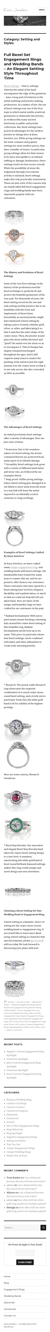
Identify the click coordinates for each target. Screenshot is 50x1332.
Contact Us (10, 1315)
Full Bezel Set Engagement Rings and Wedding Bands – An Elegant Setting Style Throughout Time (24, 66)
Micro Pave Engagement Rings (23, 1125)
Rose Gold (13, 1024)
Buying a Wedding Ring (19, 1099)
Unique (22, 1024)
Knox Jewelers (10, 1324)
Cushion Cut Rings (17, 1103)
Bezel (38, 1005)
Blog (6, 1283)
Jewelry (11, 1122)
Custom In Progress (17, 1110)
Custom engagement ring (28, 1010)
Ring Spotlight (14, 1133)
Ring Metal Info (15, 1129)
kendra (11, 1002)
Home (7, 1276)
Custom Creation (16, 1107)
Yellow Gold (40, 1027)
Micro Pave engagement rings (32, 1021)
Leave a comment (14, 1030)
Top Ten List (13, 1144)
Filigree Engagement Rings (31, 1016)
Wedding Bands (16, 1027)
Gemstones (13, 1118)
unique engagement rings (24, 567)
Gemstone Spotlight (17, 1059)
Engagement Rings (14, 1289)
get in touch (37, 940)
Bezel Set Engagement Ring (16, 1007)
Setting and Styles (16, 1140)
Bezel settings (11, 86)
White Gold (29, 1027)
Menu (42, 10)
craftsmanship (10, 1010)
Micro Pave (14, 1021)
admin (10, 1185)
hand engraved (10, 1019)
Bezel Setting (35, 1007)
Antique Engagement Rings (23, 1005)
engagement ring (11, 1016)
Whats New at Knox (17, 1155)
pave (6, 1024)
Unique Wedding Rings (19, 1152)
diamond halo (35, 1013)
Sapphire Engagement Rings (22, 1137)
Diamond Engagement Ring (16, 1013)
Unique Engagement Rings (21, 1148)
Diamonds (12, 1114)
